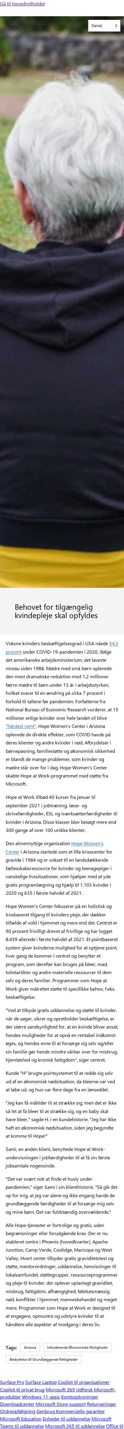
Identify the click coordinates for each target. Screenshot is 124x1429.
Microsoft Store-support (61, 1404)
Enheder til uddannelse (66, 1418)
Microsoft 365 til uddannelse (75, 1426)
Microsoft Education (21, 1418)
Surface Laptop (41, 1382)
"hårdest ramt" (21, 726)
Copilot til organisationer (84, 1382)
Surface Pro (12, 1382)
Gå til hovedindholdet (22, 3)
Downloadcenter (17, 1404)
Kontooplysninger (79, 1397)
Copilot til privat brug (22, 1389)
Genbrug (46, 1411)
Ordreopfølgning (17, 1411)
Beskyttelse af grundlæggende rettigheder (44, 1359)
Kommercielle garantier (80, 1411)
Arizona (30, 1347)
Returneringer (101, 1404)
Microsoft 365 (60, 1389)
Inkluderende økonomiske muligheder (77, 1347)
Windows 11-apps (41, 1397)
